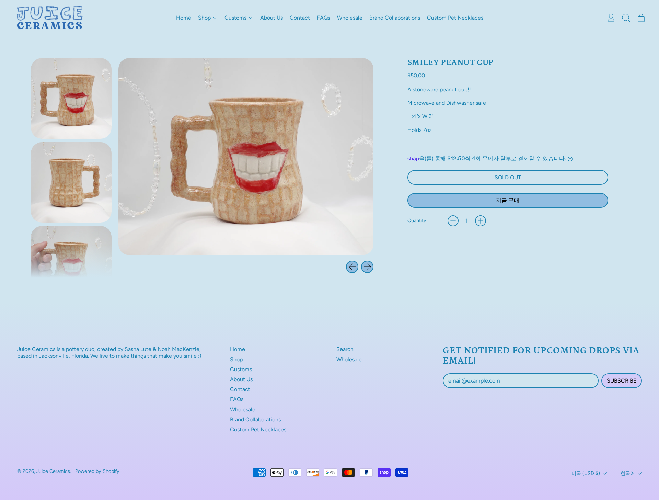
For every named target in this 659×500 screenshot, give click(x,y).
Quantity (416, 221)
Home (183, 17)
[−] (453, 220)
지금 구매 (507, 200)
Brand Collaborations (394, 17)
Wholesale (349, 17)
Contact (300, 17)
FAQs (323, 17)
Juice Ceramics (53, 471)
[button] (626, 17)
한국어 (628, 473)
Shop (236, 359)
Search (345, 349)
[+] (480, 220)
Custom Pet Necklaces (455, 17)
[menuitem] (71, 98)
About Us (271, 17)
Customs (241, 369)
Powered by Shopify (97, 471)
